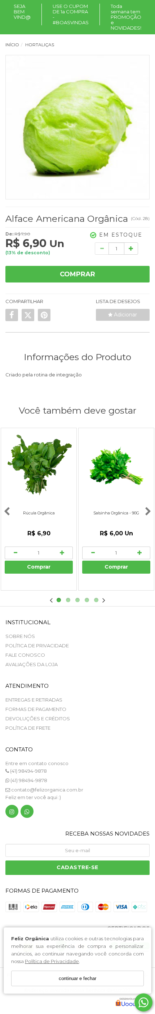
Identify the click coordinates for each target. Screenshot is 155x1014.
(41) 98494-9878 (28, 771)
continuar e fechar (77, 978)
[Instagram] (12, 813)
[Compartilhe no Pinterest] (44, 315)
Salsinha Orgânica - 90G (116, 512)
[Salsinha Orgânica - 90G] (116, 466)
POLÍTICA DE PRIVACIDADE (37, 645)
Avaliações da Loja (31, 664)
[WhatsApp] (27, 813)
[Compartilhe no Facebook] (11, 315)
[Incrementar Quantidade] (131, 248)
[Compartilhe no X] (28, 315)
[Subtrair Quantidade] (102, 248)
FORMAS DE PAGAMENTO (35, 709)
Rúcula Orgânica (39, 512)
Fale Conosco (25, 655)
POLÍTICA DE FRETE (27, 728)
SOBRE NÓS (20, 636)
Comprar (77, 274)
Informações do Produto (77, 356)
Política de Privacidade (52, 961)
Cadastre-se (77, 867)
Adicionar (124, 314)
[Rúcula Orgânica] (38, 466)
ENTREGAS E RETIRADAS (33, 700)
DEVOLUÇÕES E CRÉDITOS (37, 718)
